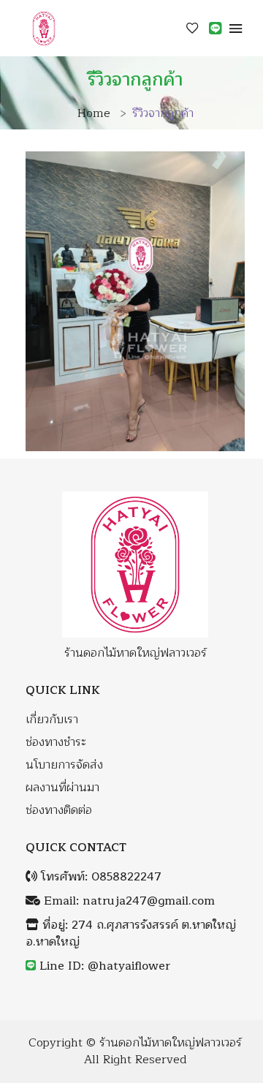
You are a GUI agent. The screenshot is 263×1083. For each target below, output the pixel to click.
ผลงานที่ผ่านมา (62, 788)
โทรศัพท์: (99, 877)
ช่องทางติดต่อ (59, 810)
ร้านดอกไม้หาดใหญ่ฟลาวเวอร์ (170, 1043)
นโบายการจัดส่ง (64, 765)
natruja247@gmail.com (149, 901)
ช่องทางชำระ (56, 742)
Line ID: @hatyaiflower (104, 966)
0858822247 (126, 877)
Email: (127, 901)
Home (93, 113)
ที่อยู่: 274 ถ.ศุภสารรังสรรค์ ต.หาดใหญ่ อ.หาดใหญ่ (131, 934)
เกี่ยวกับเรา (52, 720)
